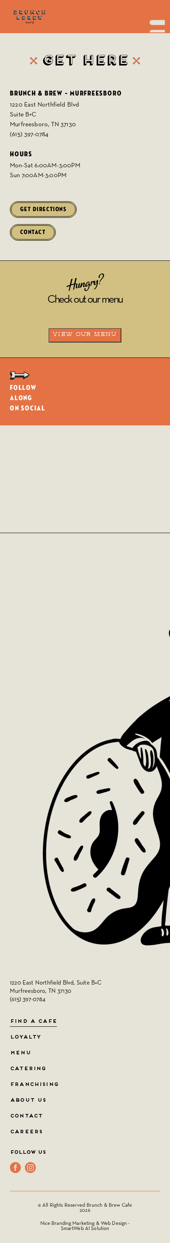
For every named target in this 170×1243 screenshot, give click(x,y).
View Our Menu (84, 334)
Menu (20, 1053)
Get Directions (43, 209)
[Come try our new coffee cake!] (127, 461)
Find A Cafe (33, 1021)
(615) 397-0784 (29, 134)
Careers (26, 1132)
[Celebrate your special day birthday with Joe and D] (42, 461)
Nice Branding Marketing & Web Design (83, 1223)
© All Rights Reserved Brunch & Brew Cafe (85, 1205)
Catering (28, 1069)
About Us (28, 1100)
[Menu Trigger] (155, 22)
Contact (32, 232)
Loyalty (25, 1037)
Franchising (34, 1084)
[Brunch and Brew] (29, 16)
